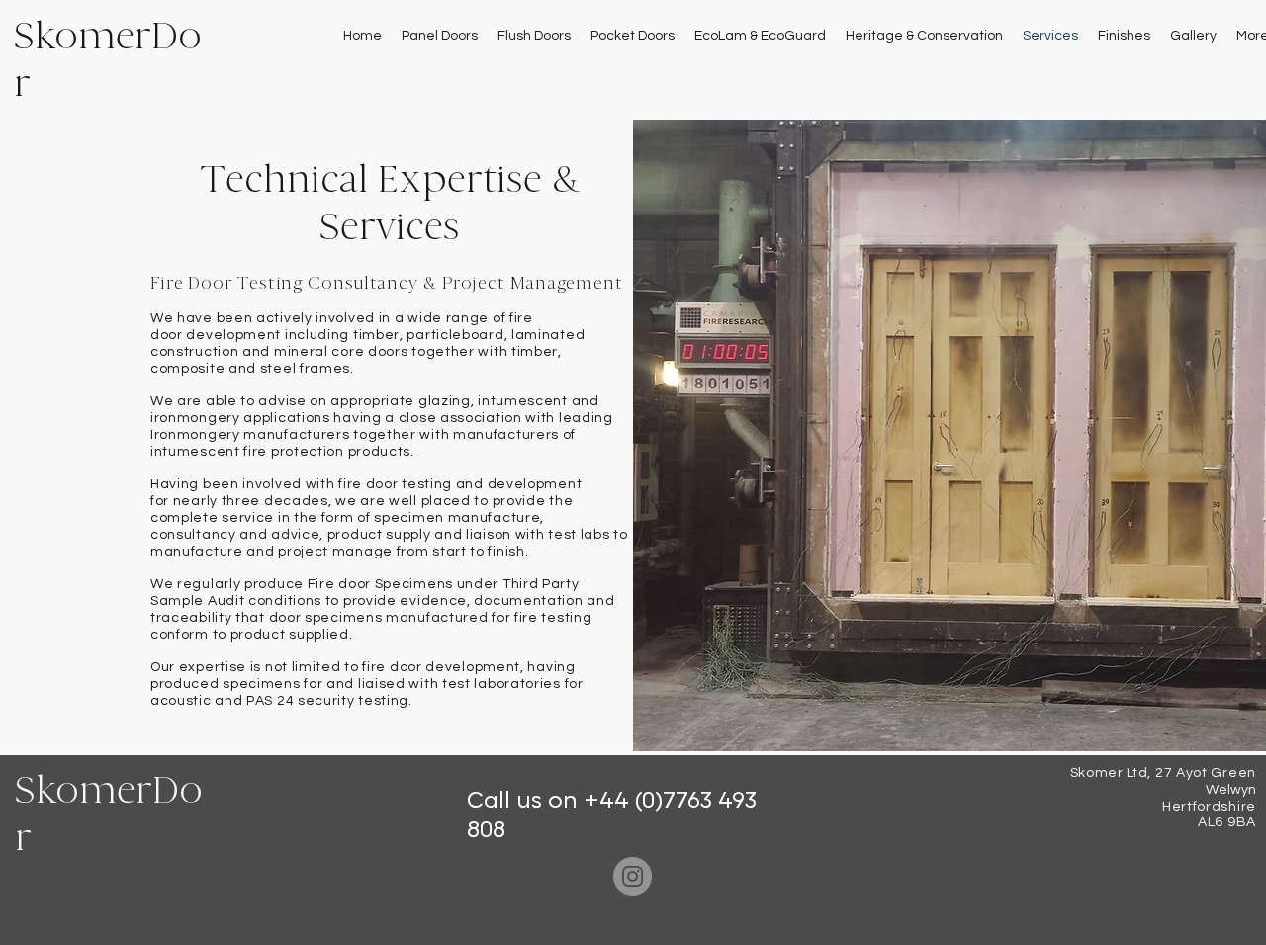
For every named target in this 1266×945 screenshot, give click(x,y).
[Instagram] (632, 876)
